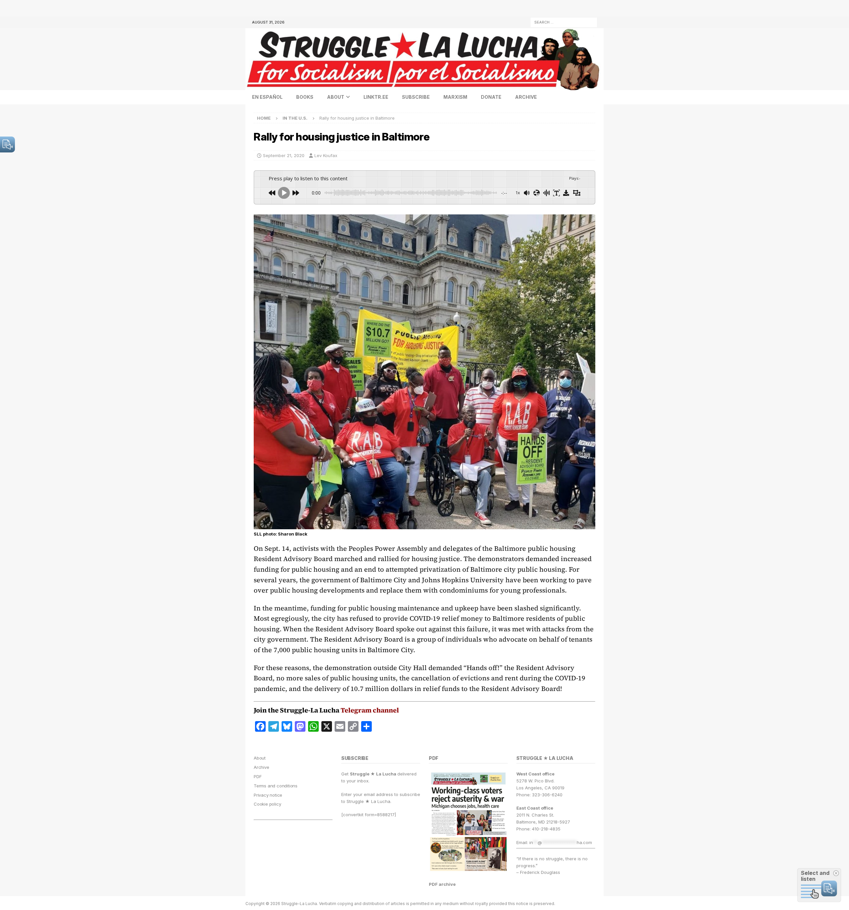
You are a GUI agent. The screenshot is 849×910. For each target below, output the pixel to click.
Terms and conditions (275, 785)
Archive (526, 97)
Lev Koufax (325, 155)
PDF (257, 776)
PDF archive (442, 884)
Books (304, 97)
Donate (491, 97)
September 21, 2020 (283, 155)
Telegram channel (370, 710)
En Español (267, 97)
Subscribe (416, 97)
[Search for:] (564, 22)
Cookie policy (267, 804)
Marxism (455, 97)
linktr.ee (375, 97)
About (335, 97)
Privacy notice (268, 795)
